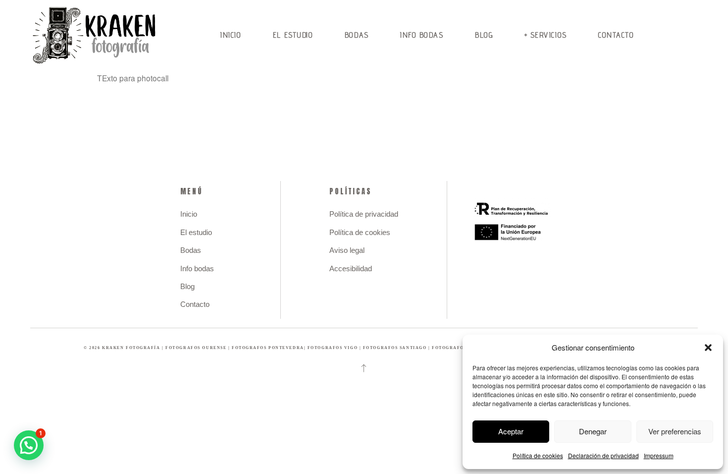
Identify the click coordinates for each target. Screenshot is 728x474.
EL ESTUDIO (293, 35)
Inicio (188, 214)
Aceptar (510, 431)
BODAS (357, 35)
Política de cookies (538, 455)
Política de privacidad (363, 214)
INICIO (230, 35)
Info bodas (197, 269)
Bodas (190, 250)
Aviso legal (346, 250)
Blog (187, 287)
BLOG (484, 35)
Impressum (659, 455)
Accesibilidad (350, 269)
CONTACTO (616, 35)
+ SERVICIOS (545, 35)
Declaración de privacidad (603, 455)
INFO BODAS (422, 35)
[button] (708, 348)
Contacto (194, 304)
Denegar (593, 431)
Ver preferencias (674, 431)
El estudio (196, 233)
